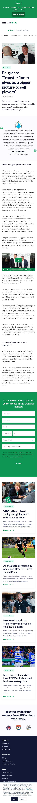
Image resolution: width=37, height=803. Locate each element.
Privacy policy (7, 775)
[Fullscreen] (33, 269)
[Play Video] (4, 269)
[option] (18, 727)
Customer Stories (8, 764)
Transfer (9, 22)
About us (5, 743)
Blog (4, 758)
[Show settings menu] (29, 269)
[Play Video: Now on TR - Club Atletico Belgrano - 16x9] (18, 260)
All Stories (4, 35)
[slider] (16, 269)
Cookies (5, 778)
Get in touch (6, 749)
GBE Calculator (7, 761)
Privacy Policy (29, 457)
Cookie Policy (29, 789)
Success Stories (16, 35)
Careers (5, 746)
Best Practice (28, 35)
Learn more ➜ (18, 14)
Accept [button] (14, 799)
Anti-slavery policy (9, 781)
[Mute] (26, 269)
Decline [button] (22, 799)
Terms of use (6, 772)
